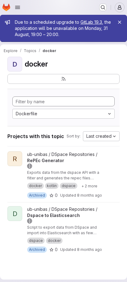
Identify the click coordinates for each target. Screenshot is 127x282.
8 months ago (89, 195)
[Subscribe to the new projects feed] (63, 79)
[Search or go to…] (103, 7)
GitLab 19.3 (91, 22)
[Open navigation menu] (18, 7)
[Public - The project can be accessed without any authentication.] (29, 166)
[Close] (119, 22)
